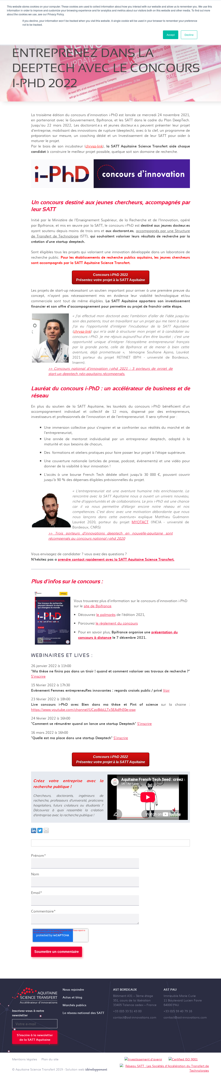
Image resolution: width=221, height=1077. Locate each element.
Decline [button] (189, 34)
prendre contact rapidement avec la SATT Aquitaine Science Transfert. (116, 559)
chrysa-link (94, 146)
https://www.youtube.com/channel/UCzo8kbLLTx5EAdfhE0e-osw (83, 709)
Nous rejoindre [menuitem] (73, 989)
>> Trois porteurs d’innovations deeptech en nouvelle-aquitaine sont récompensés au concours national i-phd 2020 (110, 536)
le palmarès (105, 614)
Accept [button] (171, 34)
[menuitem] (24, 1060)
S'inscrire (38, 676)
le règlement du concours (117, 623)
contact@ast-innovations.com (134, 1017)
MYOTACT (140, 521)
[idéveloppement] (96, 1069)
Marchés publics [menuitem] (74, 1005)
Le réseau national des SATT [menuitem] (83, 1013)
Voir (166, 690)
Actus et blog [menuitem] (72, 997)
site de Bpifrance (97, 605)
